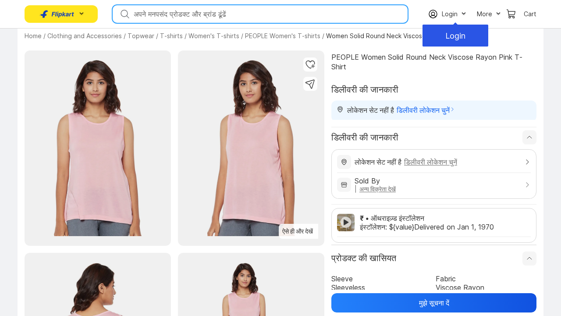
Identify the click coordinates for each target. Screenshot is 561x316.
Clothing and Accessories (84, 36)
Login (455, 35)
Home (33, 36)
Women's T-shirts (213, 36)
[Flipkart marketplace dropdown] (57, 14)
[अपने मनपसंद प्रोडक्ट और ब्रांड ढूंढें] (124, 14)
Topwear (141, 36)
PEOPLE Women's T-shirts (282, 36)
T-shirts (171, 36)
